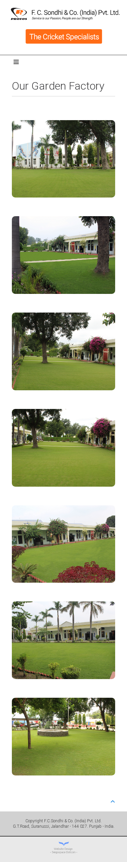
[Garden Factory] (63, 160)
